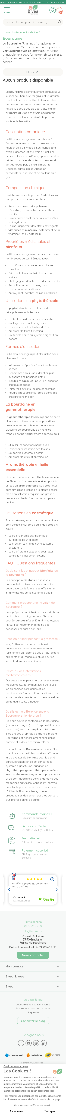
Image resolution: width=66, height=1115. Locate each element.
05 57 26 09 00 (33, 925)
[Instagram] (36, 1043)
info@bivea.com (33, 931)
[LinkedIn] (43, 1043)
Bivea (33, 9)
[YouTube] (28, 1043)
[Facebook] (21, 1043)
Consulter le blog (33, 1021)
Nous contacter (33, 955)
